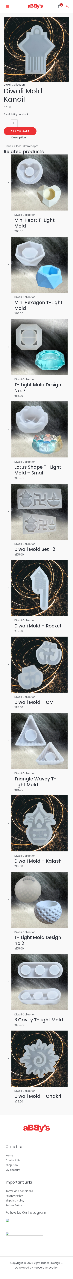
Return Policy (14, 1205)
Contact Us (13, 1160)
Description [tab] (18, 137)
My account (13, 1170)
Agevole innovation (46, 1267)
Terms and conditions (19, 1191)
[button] (67, 6)
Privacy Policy (14, 1196)
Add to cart (20, 131)
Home (9, 1155)
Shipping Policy (15, 1200)
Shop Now (12, 1165)
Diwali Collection (14, 84)
